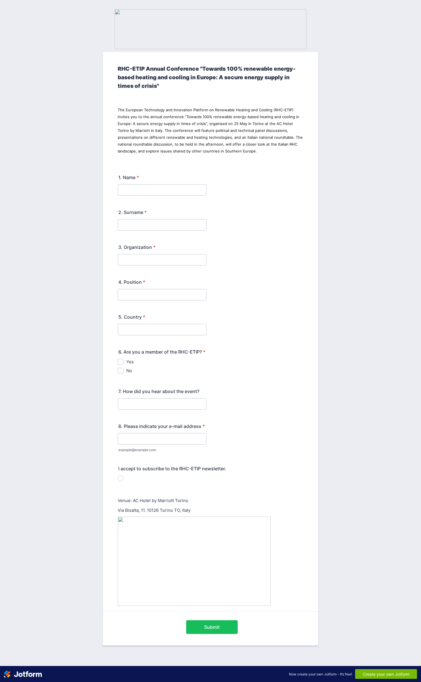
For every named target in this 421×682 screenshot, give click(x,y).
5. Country (131, 317)
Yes (130, 361)
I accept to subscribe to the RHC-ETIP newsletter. (172, 468)
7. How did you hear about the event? (158, 391)
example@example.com (137, 450)
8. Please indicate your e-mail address (161, 426)
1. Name (128, 177)
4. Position (131, 282)
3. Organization (137, 247)
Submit (212, 627)
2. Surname (132, 212)
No (129, 370)
